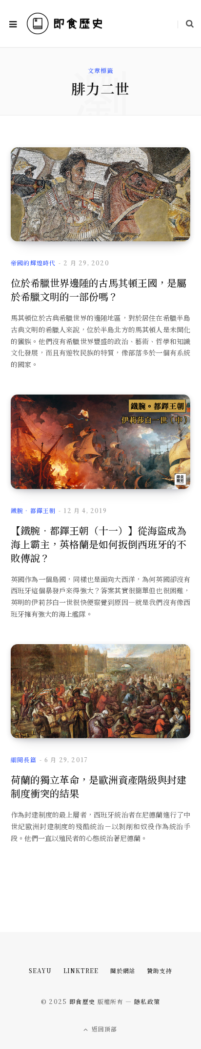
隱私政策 (147, 1001)
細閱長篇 (24, 759)
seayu (40, 970)
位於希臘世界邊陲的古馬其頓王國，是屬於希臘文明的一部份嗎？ (98, 289)
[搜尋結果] (186, 23)
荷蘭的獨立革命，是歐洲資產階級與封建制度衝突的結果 (98, 786)
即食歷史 (82, 1001)
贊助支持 (159, 970)
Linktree (81, 970)
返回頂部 (104, 1029)
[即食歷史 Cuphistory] (64, 24)
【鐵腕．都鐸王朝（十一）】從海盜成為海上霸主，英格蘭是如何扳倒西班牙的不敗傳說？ (98, 544)
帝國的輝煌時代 (33, 262)
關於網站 (123, 970)
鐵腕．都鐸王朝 (33, 510)
